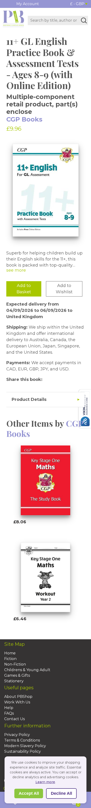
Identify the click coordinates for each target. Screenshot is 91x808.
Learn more (45, 782)
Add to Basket (24, 288)
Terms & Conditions (22, 740)
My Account (27, 4)
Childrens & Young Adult (27, 670)
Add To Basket (34, 530)
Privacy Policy (17, 734)
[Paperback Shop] (13, 18)
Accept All (29, 793)
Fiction (10, 658)
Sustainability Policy (22, 751)
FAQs (9, 713)
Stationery (14, 681)
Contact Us (14, 719)
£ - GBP (77, 4)
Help (8, 708)
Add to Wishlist (64, 288)
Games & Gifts (17, 675)
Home (10, 653)
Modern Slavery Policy (25, 746)
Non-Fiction (15, 664)
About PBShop (18, 696)
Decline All (61, 793)
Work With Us (17, 702)
